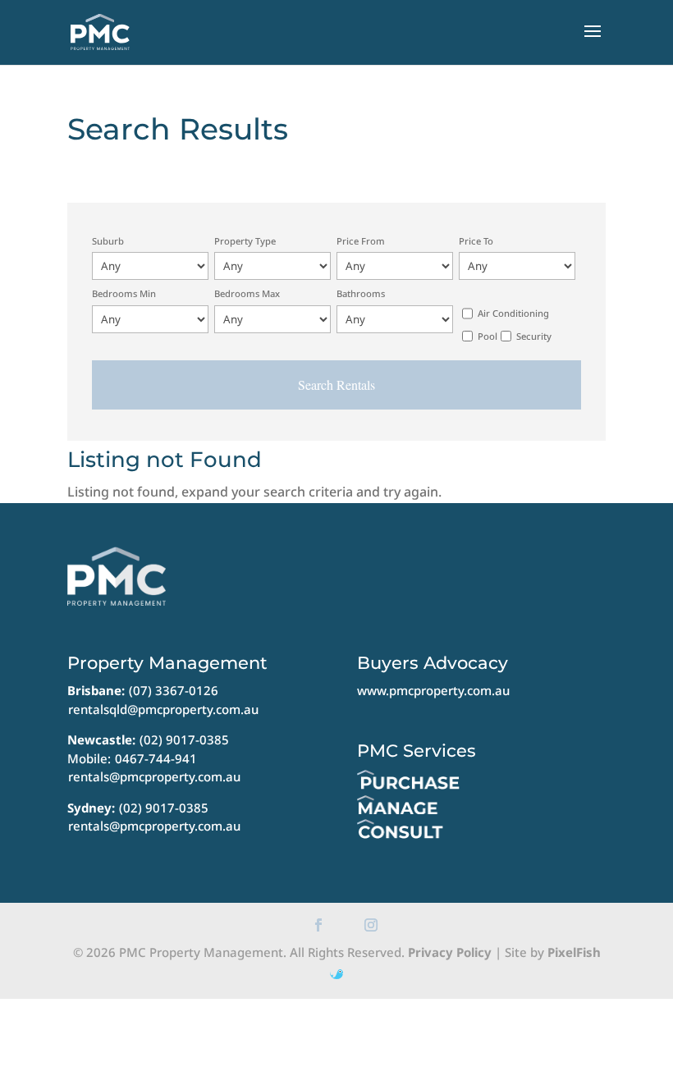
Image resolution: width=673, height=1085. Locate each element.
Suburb (108, 241)
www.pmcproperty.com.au (433, 690)
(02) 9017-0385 (184, 739)
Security (534, 336)
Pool (487, 336)
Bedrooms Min (124, 293)
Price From (360, 241)
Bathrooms (360, 293)
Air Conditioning (513, 313)
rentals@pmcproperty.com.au (154, 776)
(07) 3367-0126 (173, 690)
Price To (476, 241)
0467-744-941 (156, 758)
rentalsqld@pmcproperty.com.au (163, 709)
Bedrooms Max (247, 293)
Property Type (245, 241)
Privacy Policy (450, 952)
